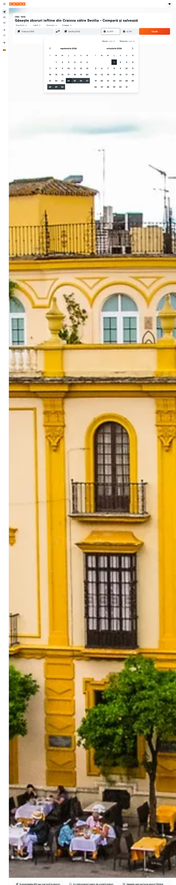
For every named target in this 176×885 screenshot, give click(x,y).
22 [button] (56, 80)
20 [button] (87, 74)
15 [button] (56, 74)
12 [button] (81, 68)
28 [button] (50, 87)
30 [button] (62, 87)
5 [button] (81, 62)
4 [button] (74, 62)
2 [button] (62, 62)
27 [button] (87, 80)
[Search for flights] (4, 11)
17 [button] (68, 74)
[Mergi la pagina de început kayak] (17, 4)
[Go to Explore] (4, 30)
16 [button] (62, 74)
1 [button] (56, 62)
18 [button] (75, 74)
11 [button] (75, 68)
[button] (4, 4)
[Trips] (4, 42)
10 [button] (69, 68)
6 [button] (87, 62)
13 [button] (87, 68)
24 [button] (68, 80)
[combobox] (21, 25)
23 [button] (62, 80)
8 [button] (56, 68)
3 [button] (68, 62)
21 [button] (50, 80)
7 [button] (50, 68)
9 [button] (62, 68)
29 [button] (56, 87)
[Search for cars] (4, 22)
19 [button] (81, 74)
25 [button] (75, 80)
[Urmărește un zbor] (4, 35)
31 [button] (127, 87)
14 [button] (50, 74)
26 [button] (81, 80)
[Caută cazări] (4, 17)
